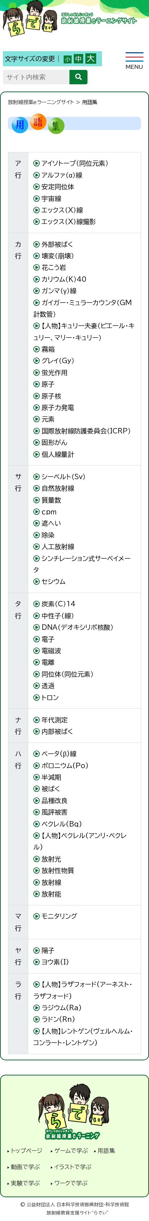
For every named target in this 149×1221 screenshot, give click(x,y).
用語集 (106, 1151)
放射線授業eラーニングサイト (41, 102)
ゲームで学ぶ (71, 1151)
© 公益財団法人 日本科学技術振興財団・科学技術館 (74, 1204)
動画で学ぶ (25, 1167)
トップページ (26, 1151)
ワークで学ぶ (71, 1183)
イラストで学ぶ (72, 1167)
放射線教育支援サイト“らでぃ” (77, 1213)
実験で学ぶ (25, 1183)
